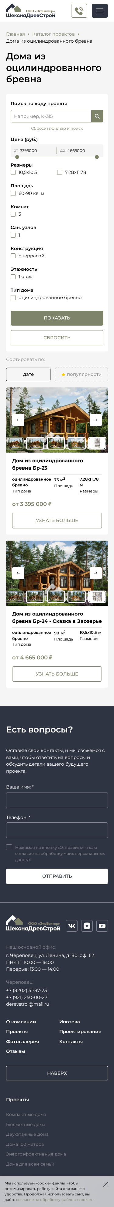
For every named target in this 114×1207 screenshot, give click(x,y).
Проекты (17, 1031)
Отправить (57, 876)
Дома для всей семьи (30, 1164)
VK (72, 926)
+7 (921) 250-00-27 (79, 11)
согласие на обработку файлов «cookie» (54, 1199)
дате (28, 374)
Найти (97, 116)
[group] (57, 420)
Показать (57, 318)
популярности (84, 374)
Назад (18, 420)
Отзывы (15, 1051)
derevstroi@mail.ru (27, 1004)
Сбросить (57, 338)
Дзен (87, 926)
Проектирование (80, 1031)
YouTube (102, 926)
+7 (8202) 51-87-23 (26, 990)
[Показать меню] (100, 11)
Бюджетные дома (25, 1124)
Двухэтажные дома (27, 1134)
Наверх (57, 1073)
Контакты (71, 1041)
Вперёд (96, 420)
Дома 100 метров (25, 1144)
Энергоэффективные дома (36, 1154)
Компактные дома (26, 1114)
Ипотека (69, 1022)
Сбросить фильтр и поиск (57, 128)
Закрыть (105, 1184)
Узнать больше (57, 520)
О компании (21, 1022)
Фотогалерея (22, 1041)
